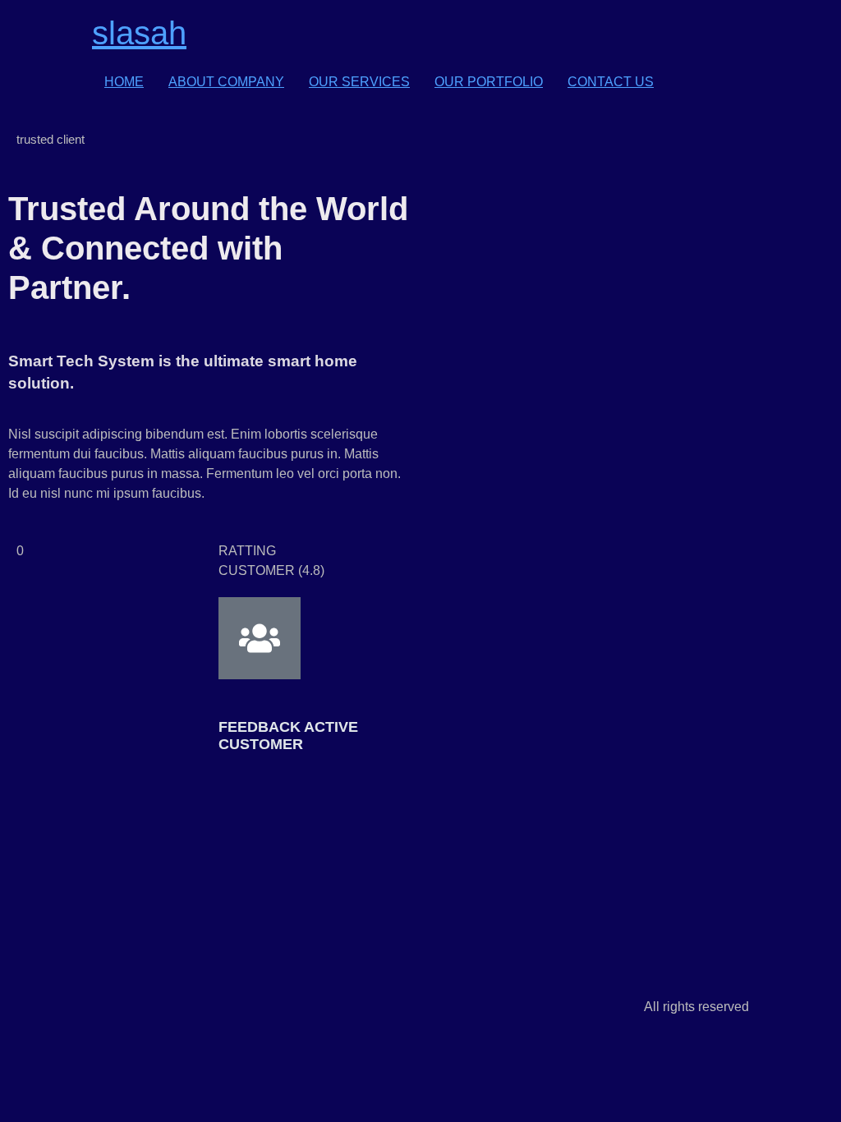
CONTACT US (611, 82)
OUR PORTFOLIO (488, 82)
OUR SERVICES (359, 82)
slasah (139, 33)
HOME (124, 82)
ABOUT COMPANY (226, 82)
